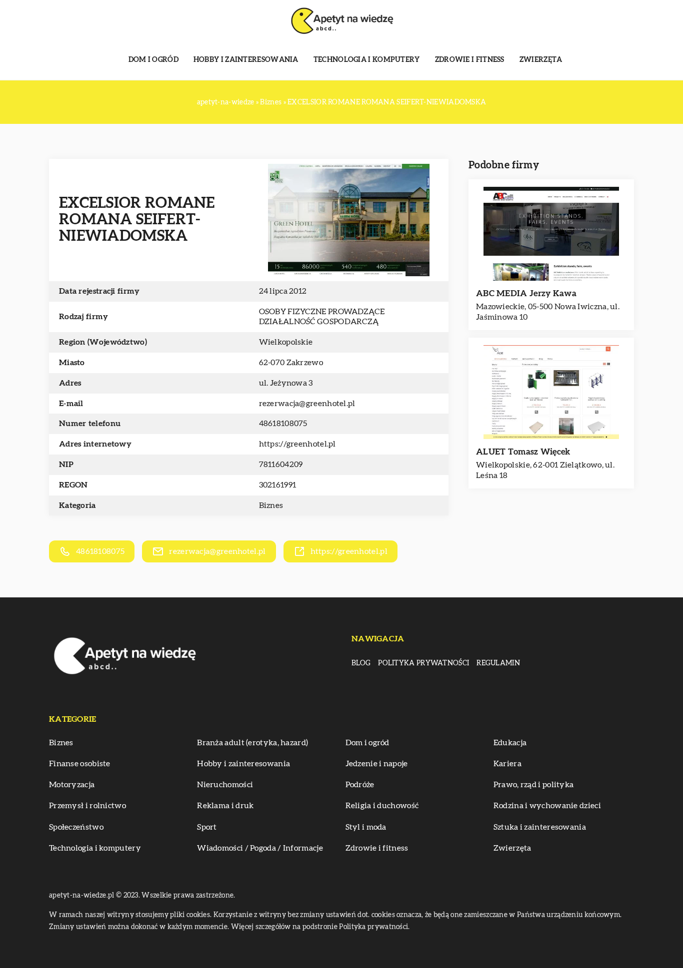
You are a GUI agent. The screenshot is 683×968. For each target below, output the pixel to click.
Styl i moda (366, 827)
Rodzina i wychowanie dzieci (547, 806)
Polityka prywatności (423, 663)
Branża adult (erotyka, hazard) (252, 743)
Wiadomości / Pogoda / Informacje (260, 848)
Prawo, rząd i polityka (534, 785)
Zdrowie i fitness (469, 59)
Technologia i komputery (367, 59)
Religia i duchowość (382, 806)
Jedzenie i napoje (377, 764)
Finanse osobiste (79, 764)
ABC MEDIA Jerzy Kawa (526, 293)
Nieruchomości (225, 785)
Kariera (508, 764)
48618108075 (283, 424)
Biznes (271, 505)
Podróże (360, 785)
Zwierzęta (541, 59)
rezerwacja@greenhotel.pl (307, 404)
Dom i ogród (153, 59)
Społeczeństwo (76, 827)
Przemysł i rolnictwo (87, 806)
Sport (207, 827)
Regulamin (498, 663)
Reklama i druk (225, 806)
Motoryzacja (71, 785)
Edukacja (510, 743)
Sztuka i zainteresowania (540, 827)
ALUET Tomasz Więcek (523, 452)
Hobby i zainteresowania (246, 59)
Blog (361, 663)
